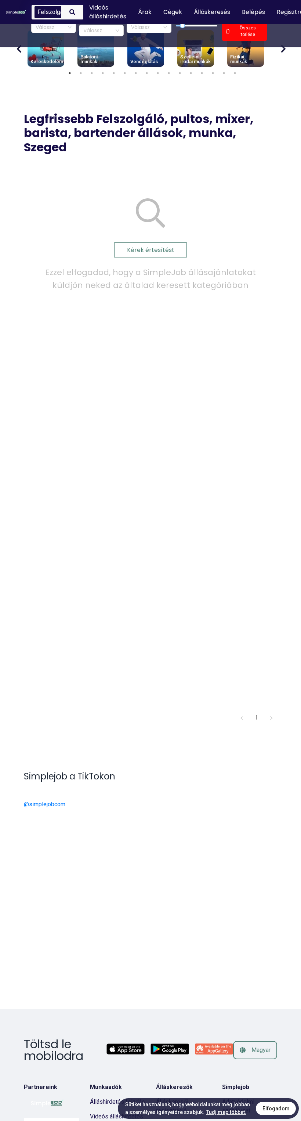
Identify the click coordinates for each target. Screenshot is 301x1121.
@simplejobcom (44, 804)
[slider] (182, 26)
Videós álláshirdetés (116, 1116)
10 (169, 73)
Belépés (253, 12)
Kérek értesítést (150, 250)
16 (235, 73)
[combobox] (54, 27)
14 (213, 73)
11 (180, 73)
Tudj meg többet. (226, 1112)
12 (191, 73)
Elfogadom (276, 1108)
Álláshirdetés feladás (117, 1101)
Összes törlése (248, 31)
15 (224, 73)
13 (202, 73)
